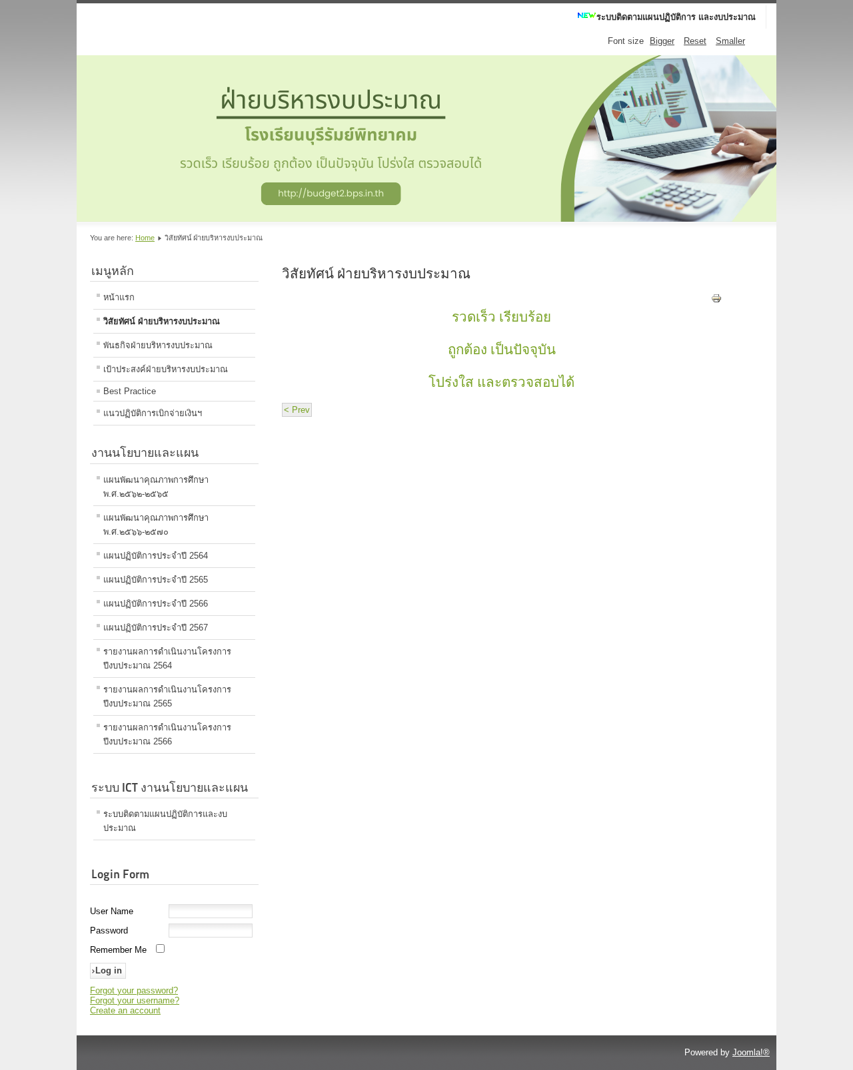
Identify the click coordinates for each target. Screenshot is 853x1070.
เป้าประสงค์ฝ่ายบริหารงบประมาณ (165, 369)
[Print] (716, 301)
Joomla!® (751, 1052)
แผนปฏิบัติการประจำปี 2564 (155, 556)
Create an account (125, 1010)
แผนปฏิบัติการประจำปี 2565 (155, 580)
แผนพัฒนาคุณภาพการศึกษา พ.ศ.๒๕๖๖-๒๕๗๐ (156, 525)
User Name (111, 911)
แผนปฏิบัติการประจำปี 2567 (155, 628)
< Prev (297, 410)
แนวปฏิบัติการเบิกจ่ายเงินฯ (152, 413)
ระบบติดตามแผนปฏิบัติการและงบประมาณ (165, 821)
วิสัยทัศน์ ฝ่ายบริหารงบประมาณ (161, 321)
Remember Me (118, 950)
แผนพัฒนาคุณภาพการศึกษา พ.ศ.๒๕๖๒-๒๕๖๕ (156, 487)
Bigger (662, 41)
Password (109, 931)
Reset (695, 41)
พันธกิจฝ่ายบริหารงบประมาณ (158, 345)
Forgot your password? (134, 990)
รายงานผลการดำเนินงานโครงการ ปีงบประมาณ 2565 (167, 696)
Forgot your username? (134, 1000)
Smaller (730, 41)
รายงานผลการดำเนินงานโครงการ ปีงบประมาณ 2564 (167, 658)
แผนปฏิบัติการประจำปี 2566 (155, 604)
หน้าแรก (119, 297)
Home (145, 238)
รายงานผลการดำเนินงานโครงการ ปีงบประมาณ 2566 (167, 734)
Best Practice (129, 391)
